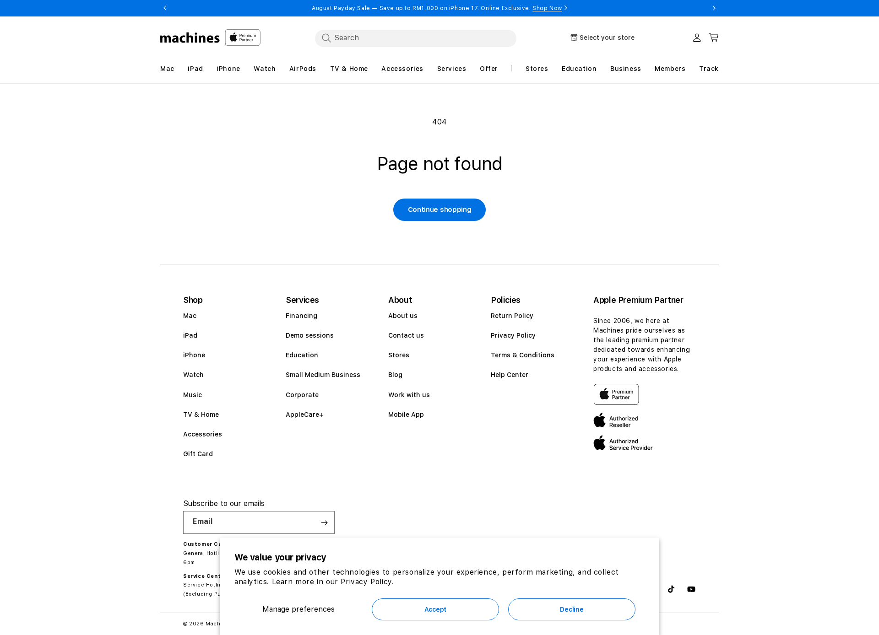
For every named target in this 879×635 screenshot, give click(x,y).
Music (192, 394)
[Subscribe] (324, 522)
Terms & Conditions (522, 355)
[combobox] (415, 38)
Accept (435, 609)
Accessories (202, 434)
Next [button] (714, 8)
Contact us (406, 335)
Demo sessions (310, 335)
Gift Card (198, 453)
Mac (189, 315)
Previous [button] (164, 8)
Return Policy (512, 315)
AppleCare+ (304, 414)
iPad (190, 335)
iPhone (194, 355)
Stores (398, 355)
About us (403, 315)
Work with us (409, 394)
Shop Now (547, 8)
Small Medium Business (323, 374)
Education (302, 355)
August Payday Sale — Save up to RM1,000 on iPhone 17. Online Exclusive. (437, 8)
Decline (571, 609)
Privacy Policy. (367, 581)
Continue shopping (440, 209)
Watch (193, 374)
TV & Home (201, 414)
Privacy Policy (513, 335)
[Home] (190, 37)
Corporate (302, 394)
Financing (301, 315)
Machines (219, 624)
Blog (395, 374)
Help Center (509, 374)
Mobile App (406, 414)
